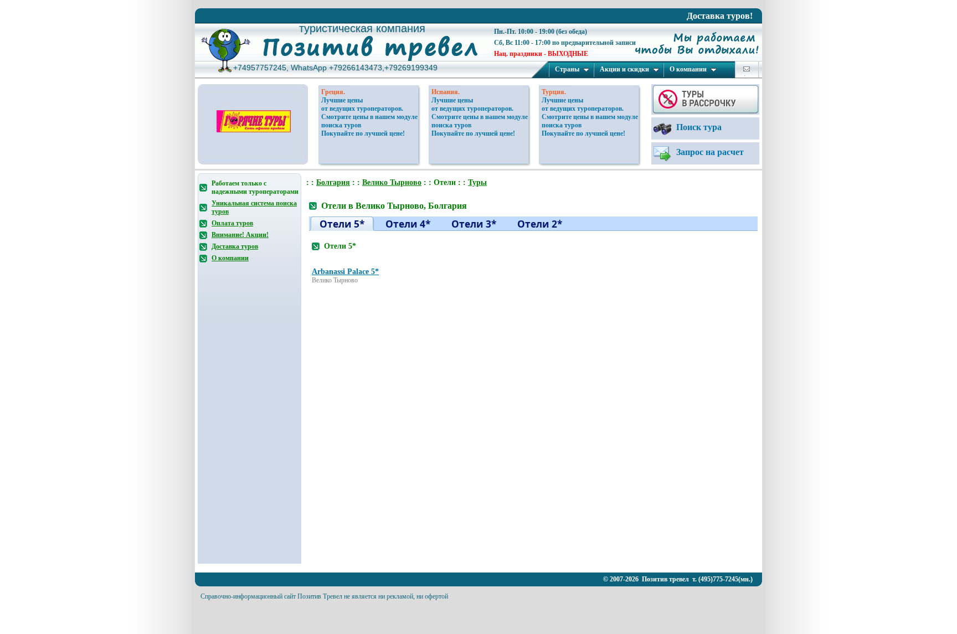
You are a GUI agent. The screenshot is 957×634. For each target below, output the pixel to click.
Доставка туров (235, 246)
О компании (688, 69)
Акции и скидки (624, 69)
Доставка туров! (720, 15)
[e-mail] (746, 68)
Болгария (333, 182)
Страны (567, 69)
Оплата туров (232, 223)
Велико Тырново (391, 182)
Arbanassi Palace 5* (345, 271)
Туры (477, 182)
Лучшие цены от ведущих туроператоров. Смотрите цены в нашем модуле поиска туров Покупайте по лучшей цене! (369, 116)
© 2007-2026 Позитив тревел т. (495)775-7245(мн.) (678, 579)
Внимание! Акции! (240, 235)
